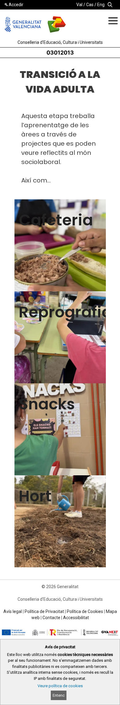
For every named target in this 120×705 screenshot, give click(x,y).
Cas (90, 4)
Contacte (51, 617)
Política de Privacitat (44, 611)
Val (79, 4)
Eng (101, 4)
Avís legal (12, 611)
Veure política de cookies (60, 686)
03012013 (60, 52)
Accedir (16, 4)
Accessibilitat (76, 617)
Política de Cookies (85, 611)
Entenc (59, 695)
